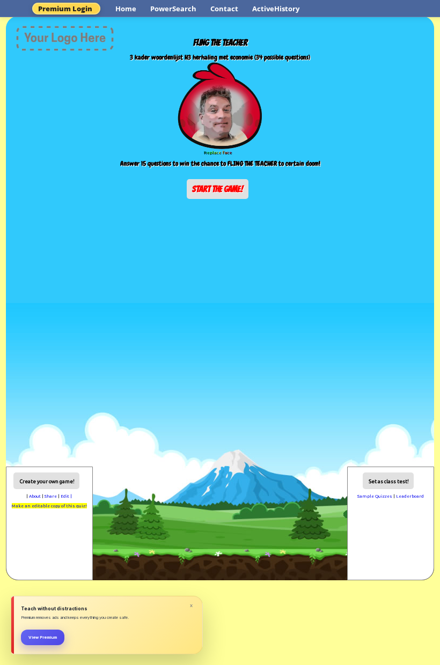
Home (125, 8)
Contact (224, 8)
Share (51, 496)
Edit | (66, 496)
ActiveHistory (275, 8)
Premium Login (65, 8)
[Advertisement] (220, 229)
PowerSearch (173, 8)
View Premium (42, 637)
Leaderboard (410, 496)
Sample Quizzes (374, 496)
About (35, 496)
